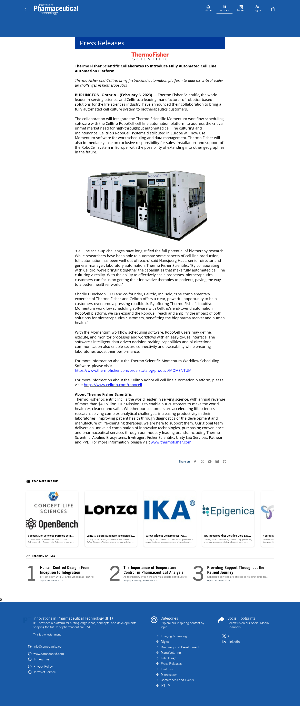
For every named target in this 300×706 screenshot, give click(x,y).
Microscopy (169, 674)
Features (167, 669)
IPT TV (165, 685)
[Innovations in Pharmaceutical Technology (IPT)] (115, 9)
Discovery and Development (180, 647)
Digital (165, 642)
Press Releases (171, 663)
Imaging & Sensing (174, 636)
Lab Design (168, 658)
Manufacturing (171, 652)
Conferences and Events (177, 680)
